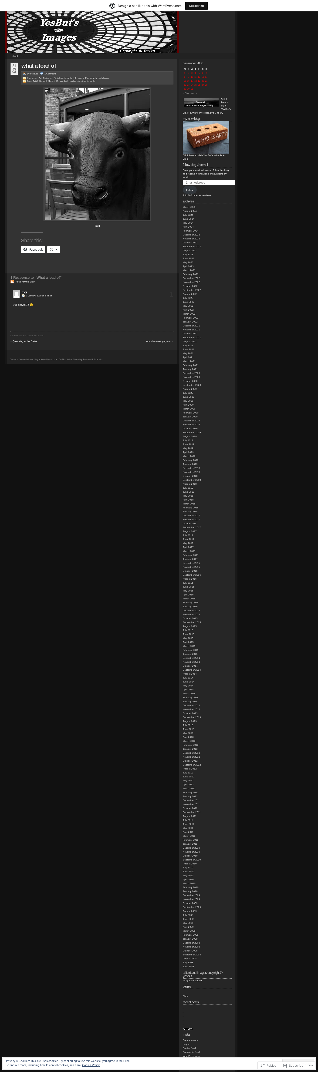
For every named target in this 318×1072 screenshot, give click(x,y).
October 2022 (190, 286)
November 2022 (191, 282)
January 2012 (190, 796)
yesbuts (34, 74)
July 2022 (188, 298)
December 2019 (191, 420)
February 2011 (190, 840)
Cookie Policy (91, 1065)
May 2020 (188, 401)
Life (75, 78)
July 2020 (188, 393)
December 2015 (191, 610)
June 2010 (188, 871)
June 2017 (188, 539)
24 (192, 85)
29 (185, 89)
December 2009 (191, 895)
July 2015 (188, 630)
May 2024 (188, 223)
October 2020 (190, 381)
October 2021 (190, 333)
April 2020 (188, 404)
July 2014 (188, 677)
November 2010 (191, 851)
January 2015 (190, 654)
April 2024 (188, 226)
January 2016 (190, 606)
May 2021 (188, 353)
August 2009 (190, 911)
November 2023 (191, 238)
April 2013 (188, 737)
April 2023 (188, 266)
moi (24, 292)
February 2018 (191, 507)
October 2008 (190, 950)
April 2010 (188, 879)
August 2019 (190, 436)
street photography (86, 81)
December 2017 (191, 515)
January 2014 (190, 701)
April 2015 (188, 642)
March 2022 (189, 314)
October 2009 (190, 903)
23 (188, 85)
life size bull (62, 81)
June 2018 (188, 492)
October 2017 (190, 523)
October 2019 (190, 428)
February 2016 (191, 602)
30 (188, 89)
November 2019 (191, 424)
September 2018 (192, 480)
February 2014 (191, 697)
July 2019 (188, 440)
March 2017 (189, 551)
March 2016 (189, 598)
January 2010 (190, 891)
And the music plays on (158, 341)
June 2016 (188, 586)
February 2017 (191, 555)
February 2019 (191, 460)
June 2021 (188, 349)
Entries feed (189, 1048)
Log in (186, 1044)
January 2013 (190, 749)
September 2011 (192, 812)
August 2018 (190, 484)
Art (40, 78)
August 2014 (190, 673)
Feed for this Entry (25, 281)
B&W (35, 81)
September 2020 (192, 385)
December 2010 (191, 848)
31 (192, 89)
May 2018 (188, 495)
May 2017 (188, 543)
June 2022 (188, 302)
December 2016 (191, 563)
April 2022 (188, 310)
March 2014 (189, 693)
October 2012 (190, 760)
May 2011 (188, 828)
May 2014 (188, 685)
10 (192, 77)
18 (195, 81)
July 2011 (188, 820)
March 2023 (189, 270)
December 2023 (191, 234)
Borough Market (47, 81)
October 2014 (190, 666)
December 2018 (191, 468)
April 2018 (188, 499)
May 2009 (188, 923)
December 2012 (191, 753)
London (72, 81)
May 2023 (188, 262)
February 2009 (191, 935)
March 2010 (189, 883)
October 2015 (190, 618)
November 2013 (191, 709)
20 (203, 81)
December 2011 (191, 800)
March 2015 (189, 646)
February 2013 (191, 745)
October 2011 (190, 808)
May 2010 (188, 875)
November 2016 (191, 567)
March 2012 (189, 788)
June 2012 (188, 776)
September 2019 (192, 432)
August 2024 (190, 211)
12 (199, 77)
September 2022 (192, 290)
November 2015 (191, 614)
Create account (191, 1040)
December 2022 (191, 278)
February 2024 (191, 230)
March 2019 (189, 456)
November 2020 (191, 377)
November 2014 (191, 662)
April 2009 (188, 927)
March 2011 (189, 836)
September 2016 (192, 575)
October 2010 (190, 855)
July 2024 (188, 215)
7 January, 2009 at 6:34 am (39, 296)
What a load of (38, 66)
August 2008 (190, 958)
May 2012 (188, 780)
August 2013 (190, 721)
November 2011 (191, 804)
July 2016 (188, 582)
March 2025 (189, 207)
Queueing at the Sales (25, 341)
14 (206, 77)
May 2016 (188, 590)
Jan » (194, 93)
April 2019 (188, 452)
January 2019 (190, 464)
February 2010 (191, 887)
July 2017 (188, 535)
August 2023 (190, 250)
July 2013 (188, 725)
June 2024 (188, 219)
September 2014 (192, 670)
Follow (189, 190)
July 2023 (188, 254)
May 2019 (188, 448)
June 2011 (188, 824)
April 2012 (188, 784)
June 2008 (188, 966)
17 (192, 81)
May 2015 (188, 638)
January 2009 (190, 939)
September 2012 (192, 764)
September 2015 (192, 622)
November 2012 (191, 757)
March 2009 (189, 931)
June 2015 (188, 634)
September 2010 (192, 859)
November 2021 (191, 329)
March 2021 (189, 361)
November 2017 (191, 519)
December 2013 (191, 705)
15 (185, 81)
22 (185, 85)
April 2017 (188, 547)
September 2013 (192, 717)
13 (203, 77)
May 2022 (188, 306)
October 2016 (190, 571)
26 (199, 85)
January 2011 (190, 844)
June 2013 (188, 729)
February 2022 (191, 317)
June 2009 (188, 919)
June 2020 (188, 397)
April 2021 (188, 357)
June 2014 (188, 681)
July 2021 (188, 345)
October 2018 (190, 476)
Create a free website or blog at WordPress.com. (34, 359)
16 (188, 81)
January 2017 (190, 559)
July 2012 (188, 772)
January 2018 (190, 511)
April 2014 (188, 689)
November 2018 (191, 472)
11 (195, 77)
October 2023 (190, 242)
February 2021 (191, 365)
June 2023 (188, 258)
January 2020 (190, 416)
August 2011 (189, 816)
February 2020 (191, 412)
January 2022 (190, 321)
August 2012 (190, 768)
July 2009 (188, 915)
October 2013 (190, 713)
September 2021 (192, 337)
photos (105, 78)
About (15, 56)
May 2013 (188, 733)
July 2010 (188, 867)
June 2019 (188, 444)
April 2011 (188, 832)
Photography (91, 78)
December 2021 (191, 325)
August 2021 (190, 341)
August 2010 (190, 863)
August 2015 (190, 626)
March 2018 (189, 503)
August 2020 (190, 389)
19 (199, 81)
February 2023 (191, 274)
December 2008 (191, 942)
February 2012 (191, 792)
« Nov (186, 93)
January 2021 (190, 369)
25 (195, 85)
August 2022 (190, 294)
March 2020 (189, 408)
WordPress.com (191, 1056)
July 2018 (188, 488)
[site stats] (188, 1029)
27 (203, 85)
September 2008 (192, 954)
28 (206, 85)
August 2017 (190, 531)
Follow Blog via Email (195, 165)
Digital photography (63, 78)
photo (81, 78)
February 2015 (191, 650)
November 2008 (191, 946)
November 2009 (191, 899)
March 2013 (189, 741)
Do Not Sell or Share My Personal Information (81, 359)
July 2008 (188, 962)
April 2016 (188, 594)
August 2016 (190, 579)
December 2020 (191, 373)
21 (206, 81)
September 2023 (192, 246)
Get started (196, 5)
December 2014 (191, 658)
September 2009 (192, 907)
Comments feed (191, 1052)
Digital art (47, 78)
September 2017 (192, 527)
